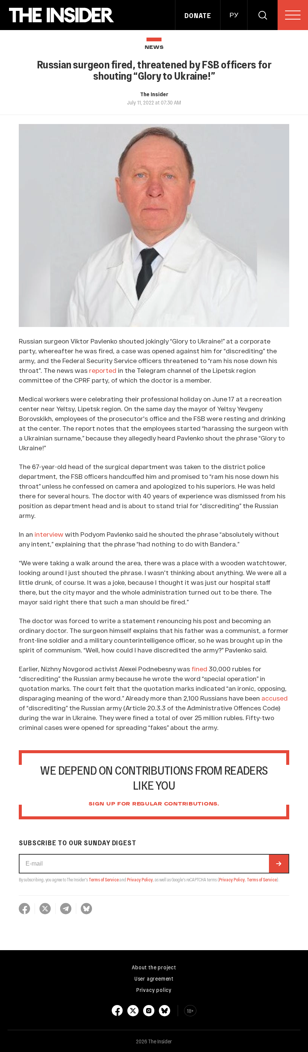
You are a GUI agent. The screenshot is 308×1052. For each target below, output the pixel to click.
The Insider (154, 94)
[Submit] (278, 864)
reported (102, 370)
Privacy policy (154, 989)
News (154, 47)
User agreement (154, 978)
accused (274, 698)
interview (49, 534)
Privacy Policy (140, 879)
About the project (154, 967)
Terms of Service (104, 879)
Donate (197, 15)
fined (199, 668)
